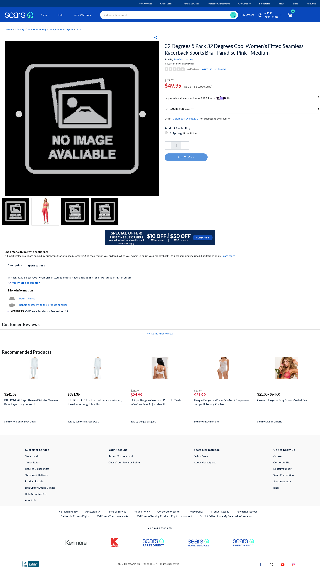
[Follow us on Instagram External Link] (294, 564)
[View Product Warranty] (12, 298)
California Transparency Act (113, 516)
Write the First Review (214, 68)
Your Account (118, 449)
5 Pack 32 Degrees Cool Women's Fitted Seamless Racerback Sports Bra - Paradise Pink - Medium (69, 277)
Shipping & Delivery (36, 475)
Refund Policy (142, 511)
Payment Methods (246, 511)
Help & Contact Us (35, 493)
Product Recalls (34, 481)
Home (9, 29)
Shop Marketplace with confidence (27, 251)
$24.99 (136, 394)
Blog (276, 487)
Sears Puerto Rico (283, 475)
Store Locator (33, 456)
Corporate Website (168, 511)
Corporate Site (281, 462)
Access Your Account (121, 456)
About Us (30, 500)
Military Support (282, 468)
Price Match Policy (67, 511)
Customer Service (37, 449)
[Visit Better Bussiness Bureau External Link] (30, 563)
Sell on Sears (201, 456)
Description (14, 265)
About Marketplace (205, 462)
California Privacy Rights (75, 516)
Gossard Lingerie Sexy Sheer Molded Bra (282, 400)
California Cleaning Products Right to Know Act (164, 516)
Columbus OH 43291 (185, 118)
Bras (78, 29)
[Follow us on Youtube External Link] (282, 564)
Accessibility (92, 511)
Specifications (36, 265)
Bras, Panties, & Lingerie (61, 29)
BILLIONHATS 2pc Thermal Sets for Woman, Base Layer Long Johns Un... (31, 402)
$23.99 (198, 390)
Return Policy (27, 298)
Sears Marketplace (207, 449)
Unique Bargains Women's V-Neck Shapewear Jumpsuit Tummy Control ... (221, 402)
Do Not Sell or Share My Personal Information (226, 516)
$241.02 (10, 394)
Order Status (32, 462)
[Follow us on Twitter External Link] (271, 564)
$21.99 (200, 394)
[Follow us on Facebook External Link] (260, 564)
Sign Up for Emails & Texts (40, 487)
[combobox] (169, 15)
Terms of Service (116, 511)
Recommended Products (26, 352)
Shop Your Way (282, 481)
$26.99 (135, 390)
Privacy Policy (195, 511)
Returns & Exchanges (37, 468)
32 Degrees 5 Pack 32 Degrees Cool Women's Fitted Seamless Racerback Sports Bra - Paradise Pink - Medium (234, 49)
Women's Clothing (37, 29)
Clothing (20, 29)
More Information (20, 290)
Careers (277, 456)
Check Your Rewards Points (124, 462)
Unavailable (190, 133)
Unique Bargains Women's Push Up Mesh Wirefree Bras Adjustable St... (156, 402)
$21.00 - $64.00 (268, 394)
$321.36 (74, 394)
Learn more (228, 255)
